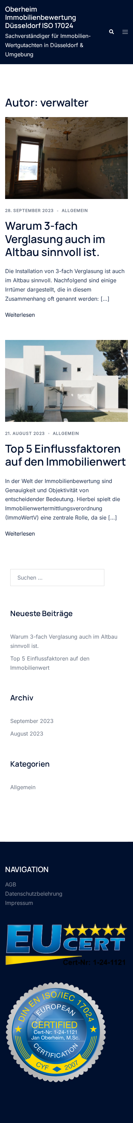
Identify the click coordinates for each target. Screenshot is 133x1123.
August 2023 (26, 733)
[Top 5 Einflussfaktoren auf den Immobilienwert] (66, 380)
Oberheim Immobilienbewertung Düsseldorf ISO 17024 (40, 17)
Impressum (19, 902)
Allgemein (75, 210)
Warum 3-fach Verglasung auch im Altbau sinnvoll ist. (55, 238)
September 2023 (32, 720)
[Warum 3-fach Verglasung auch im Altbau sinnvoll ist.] (66, 157)
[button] (111, 32)
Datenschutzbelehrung (33, 893)
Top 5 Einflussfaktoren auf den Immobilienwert (65, 455)
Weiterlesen (20, 314)
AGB (10, 884)
